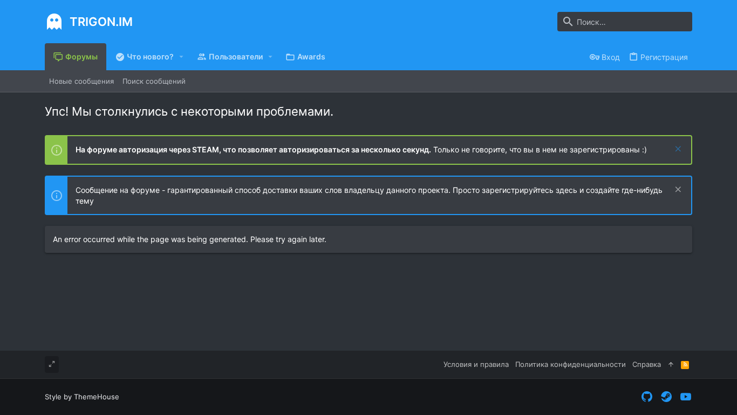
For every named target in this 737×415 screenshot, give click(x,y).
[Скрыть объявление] (677, 150)
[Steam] (666, 397)
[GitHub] (646, 397)
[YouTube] (685, 397)
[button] (181, 56)
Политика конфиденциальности (570, 364)
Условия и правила (476, 364)
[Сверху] (671, 364)
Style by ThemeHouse (82, 396)
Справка (646, 364)
